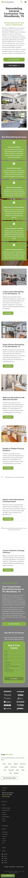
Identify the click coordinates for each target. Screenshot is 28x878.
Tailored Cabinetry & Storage (14, 228)
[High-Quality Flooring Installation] (14, 202)
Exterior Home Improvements (14, 249)
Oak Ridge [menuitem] (21, 767)
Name (5, 651)
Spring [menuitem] (17, 770)
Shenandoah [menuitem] (11, 770)
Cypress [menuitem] (9, 763)
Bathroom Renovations (14, 168)
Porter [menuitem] (5, 770)
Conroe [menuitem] (4, 763)
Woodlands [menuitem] (16, 773)
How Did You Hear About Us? (11, 666)
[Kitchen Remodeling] (14, 142)
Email (5, 654)
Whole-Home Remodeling (14, 187)
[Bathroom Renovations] (14, 163)
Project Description (9, 670)
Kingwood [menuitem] (16, 763)
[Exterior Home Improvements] (14, 245)
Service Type (7, 662)
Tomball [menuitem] (22, 770)
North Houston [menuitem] (14, 767)
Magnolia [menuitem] (6, 767)
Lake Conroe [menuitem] (23, 763)
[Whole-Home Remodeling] (14, 183)
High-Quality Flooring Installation (14, 207)
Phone (6, 658)
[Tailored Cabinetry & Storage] (14, 224)
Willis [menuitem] (11, 773)
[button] (25, 2)
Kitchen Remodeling (14, 147)
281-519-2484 (6, 796)
